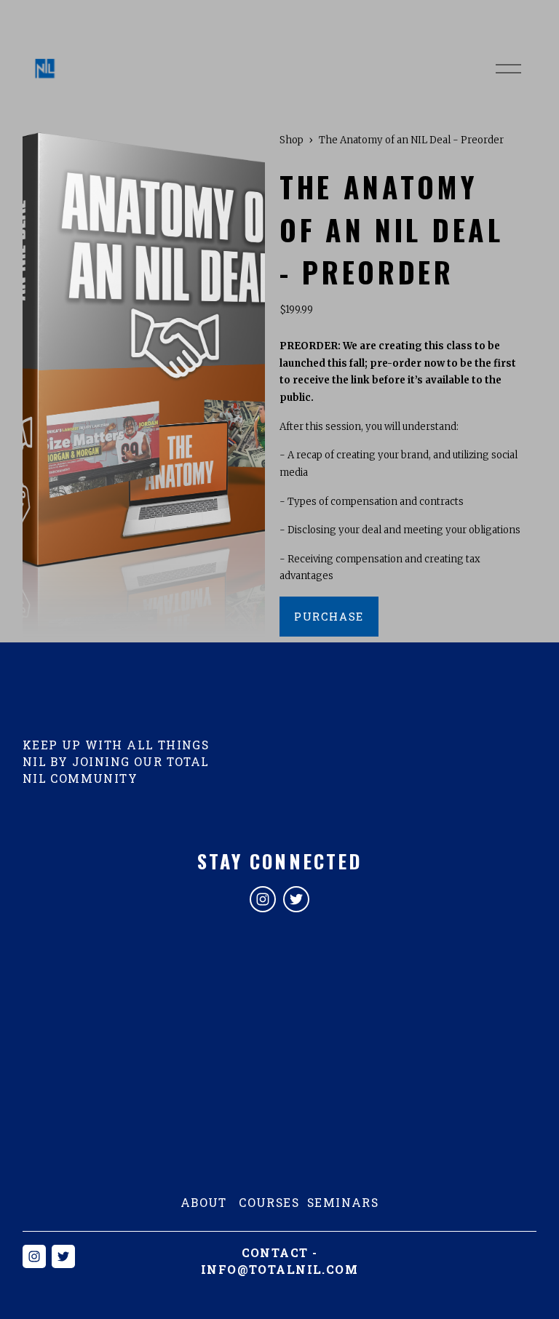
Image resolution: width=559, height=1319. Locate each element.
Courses (269, 1202)
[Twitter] (296, 899)
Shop (292, 140)
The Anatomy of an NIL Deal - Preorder (411, 140)
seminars (342, 1202)
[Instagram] (263, 899)
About (204, 1202)
